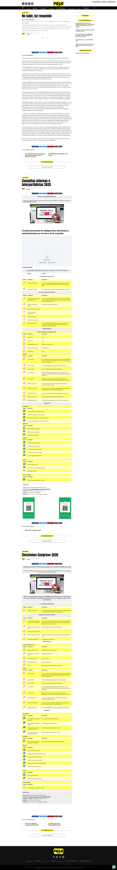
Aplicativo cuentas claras (32, 323)
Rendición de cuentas (85, 8)
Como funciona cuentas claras (33, 320)
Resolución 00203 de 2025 (33, 650)
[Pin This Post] (50, 52)
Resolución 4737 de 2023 (32, 388)
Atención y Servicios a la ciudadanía (60, 8)
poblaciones (71, 8)
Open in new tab (52, 262)
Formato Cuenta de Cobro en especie (34, 778)
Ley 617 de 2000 (31, 369)
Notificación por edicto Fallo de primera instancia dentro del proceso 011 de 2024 (85, 45)
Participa (51, 8)
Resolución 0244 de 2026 (32, 658)
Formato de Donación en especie (34, 446)
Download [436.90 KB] (27, 267)
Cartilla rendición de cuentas (33, 639)
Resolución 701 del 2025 (32, 289)
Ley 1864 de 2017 (31, 378)
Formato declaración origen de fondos (35, 455)
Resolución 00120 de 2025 (33, 347)
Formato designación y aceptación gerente (36, 411)
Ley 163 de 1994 (31, 365)
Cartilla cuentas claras (32, 316)
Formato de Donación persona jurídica (35, 452)
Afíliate (79, 8)
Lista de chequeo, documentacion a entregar (36, 480)
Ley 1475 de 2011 (31, 372)
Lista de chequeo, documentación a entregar (36, 787)
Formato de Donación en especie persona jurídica (37, 763)
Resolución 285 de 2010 (32, 383)
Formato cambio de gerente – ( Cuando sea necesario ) (38, 421)
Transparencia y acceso (43, 8)
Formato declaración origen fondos (34, 766)
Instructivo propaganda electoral (34, 634)
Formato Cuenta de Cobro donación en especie (36, 467)
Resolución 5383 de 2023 (32, 400)
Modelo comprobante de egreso (34, 432)
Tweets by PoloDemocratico (82, 53)
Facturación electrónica (32, 471)
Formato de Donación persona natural (35, 449)
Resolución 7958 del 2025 (32, 283)
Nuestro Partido (35, 8)
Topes (29, 665)
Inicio (29, 8)
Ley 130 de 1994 (31, 359)
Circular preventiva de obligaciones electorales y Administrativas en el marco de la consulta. (84, 35)
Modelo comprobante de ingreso (34, 428)
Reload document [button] (42, 262)
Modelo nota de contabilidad (33, 435)
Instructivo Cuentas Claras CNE (33, 309)
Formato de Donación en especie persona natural (37, 753)
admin (28, 34)
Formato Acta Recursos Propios (34, 442)
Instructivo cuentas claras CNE (33, 631)
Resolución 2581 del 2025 (32, 610)
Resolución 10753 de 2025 (33, 702)
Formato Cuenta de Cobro (32, 464)
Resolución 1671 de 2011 (32, 396)
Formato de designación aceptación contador (36, 414)
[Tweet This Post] (43, 52)
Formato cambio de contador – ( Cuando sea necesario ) (38, 417)
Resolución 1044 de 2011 (32, 393)
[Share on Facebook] (35, 52)
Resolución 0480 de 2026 (32, 662)
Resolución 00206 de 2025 (33, 344)
